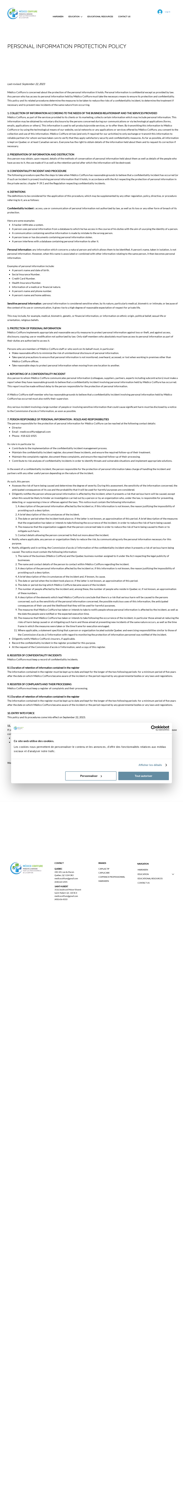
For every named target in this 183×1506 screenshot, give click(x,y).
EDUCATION (143, 874)
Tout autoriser (143, 775)
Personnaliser (89, 775)
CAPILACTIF (103, 869)
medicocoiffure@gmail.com (35, 431)
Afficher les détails (150, 764)
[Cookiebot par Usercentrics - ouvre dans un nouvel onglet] (153, 728)
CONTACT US (144, 883)
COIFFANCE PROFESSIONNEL (111, 877)
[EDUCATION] (173, 874)
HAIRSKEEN (103, 881)
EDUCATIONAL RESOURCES (150, 878)
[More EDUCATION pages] (81, 17)
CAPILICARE (104, 873)
